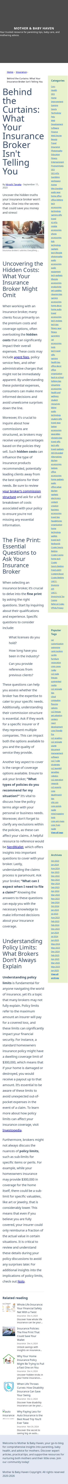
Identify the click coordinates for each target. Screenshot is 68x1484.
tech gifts (55, 445)
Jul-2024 (54, 936)
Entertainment (57, 162)
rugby (53, 670)
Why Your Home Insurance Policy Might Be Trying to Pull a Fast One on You (30, 1361)
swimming (55, 647)
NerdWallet (15, 847)
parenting (55, 335)
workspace (56, 181)
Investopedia (12, 1130)
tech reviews (56, 320)
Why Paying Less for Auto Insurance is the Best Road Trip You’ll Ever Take (30, 1417)
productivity (56, 286)
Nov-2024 (55, 879)
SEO (53, 94)
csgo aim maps (57, 821)
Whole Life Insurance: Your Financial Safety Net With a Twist (30, 1308)
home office (56, 196)
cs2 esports (56, 787)
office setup (56, 487)
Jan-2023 (55, 910)
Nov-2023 (55, 898)
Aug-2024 (55, 868)
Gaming (54, 105)
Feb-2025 (55, 955)
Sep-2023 (55, 887)
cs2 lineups (56, 711)
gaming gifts (56, 215)
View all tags (57, 832)
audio (53, 483)
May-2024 (55, 944)
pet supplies (56, 290)
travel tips (55, 517)
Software (55, 128)
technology (56, 211)
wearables (55, 434)
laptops (54, 468)
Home (10, 72)
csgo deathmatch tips (56, 795)
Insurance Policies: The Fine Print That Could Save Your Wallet (28, 1334)
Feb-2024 (55, 925)
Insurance (21, 72)
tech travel (55, 351)
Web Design (56, 135)
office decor (56, 366)
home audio (56, 309)
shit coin (54, 802)
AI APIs (54, 222)
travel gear (56, 422)
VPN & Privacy (57, 607)
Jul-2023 (54, 913)
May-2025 (55, 966)
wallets (54, 536)
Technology (56, 113)
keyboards (55, 543)
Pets (53, 116)
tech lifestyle (56, 252)
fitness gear (56, 328)
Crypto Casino (57, 555)
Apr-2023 (55, 872)
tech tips (55, 324)
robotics (54, 776)
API (52, 589)
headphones (56, 521)
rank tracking (57, 651)
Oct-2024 (55, 906)
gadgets (54, 249)
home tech (55, 558)
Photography (56, 150)
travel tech (55, 539)
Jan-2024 (55, 864)
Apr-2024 (55, 891)
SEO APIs (55, 173)
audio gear (56, 192)
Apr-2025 (55, 959)
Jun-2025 (55, 970)
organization (56, 524)
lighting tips (56, 381)
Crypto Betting (57, 577)
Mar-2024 (55, 883)
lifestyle (54, 279)
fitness (54, 332)
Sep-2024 (55, 902)
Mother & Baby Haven (34, 28)
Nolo (21, 1281)
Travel (53, 143)
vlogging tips (56, 437)
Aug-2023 (55, 917)
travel (53, 218)
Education (55, 154)
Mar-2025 (55, 963)
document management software (57, 753)
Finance (54, 131)
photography (56, 256)
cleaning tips (56, 294)
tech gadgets (56, 275)
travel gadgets (57, 449)
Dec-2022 (55, 876)
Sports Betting (57, 566)
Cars (53, 86)
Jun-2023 (55, 940)
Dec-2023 (55, 929)
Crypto (54, 562)
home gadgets (57, 479)
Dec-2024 (55, 951)
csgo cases (56, 666)
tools (53, 347)
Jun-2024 (55, 932)
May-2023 (55, 947)
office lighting (57, 199)
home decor (56, 305)
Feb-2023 (55, 921)
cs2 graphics (56, 738)
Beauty (54, 139)
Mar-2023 (55, 895)
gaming (54, 358)
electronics (56, 498)
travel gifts (55, 441)
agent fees (21, 357)
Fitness (54, 158)
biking (53, 407)
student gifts (56, 419)
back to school (57, 377)
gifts (53, 354)
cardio (54, 655)
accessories (56, 283)
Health (54, 90)
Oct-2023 (55, 861)
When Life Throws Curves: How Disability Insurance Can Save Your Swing (30, 1389)
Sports (54, 109)
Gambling (55, 177)
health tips (55, 362)
